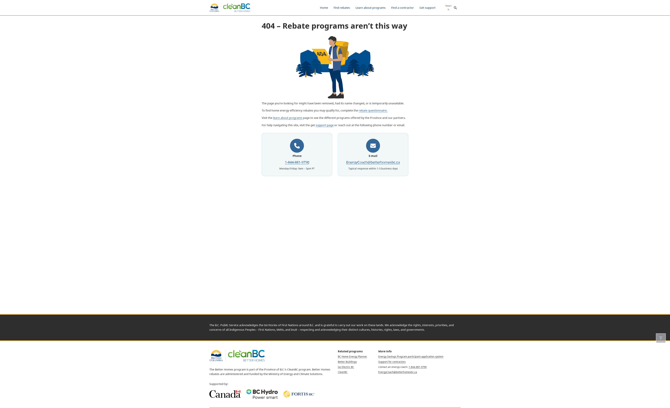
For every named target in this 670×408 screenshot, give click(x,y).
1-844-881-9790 (297, 162)
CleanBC (343, 372)
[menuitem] (324, 7)
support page (325, 125)
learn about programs (287, 118)
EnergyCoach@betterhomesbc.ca (373, 162)
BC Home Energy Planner (352, 356)
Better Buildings (347, 361)
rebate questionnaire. (373, 110)
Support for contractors (392, 361)
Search (448, 7)
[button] (661, 338)
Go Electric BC (346, 367)
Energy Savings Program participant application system (410, 356)
